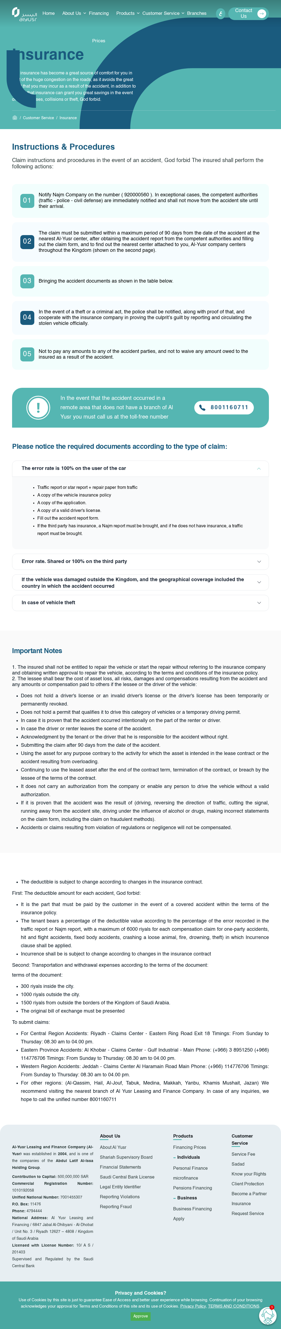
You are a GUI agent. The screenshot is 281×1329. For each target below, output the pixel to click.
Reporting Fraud (116, 1207)
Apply (178, 1219)
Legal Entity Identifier (120, 1187)
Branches (197, 13)
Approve (140, 1316)
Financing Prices (99, 27)
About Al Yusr (113, 1148)
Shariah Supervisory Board (126, 1157)
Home (49, 13)
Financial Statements (120, 1167)
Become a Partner (249, 1194)
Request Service (248, 1214)
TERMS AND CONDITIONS (233, 1306)
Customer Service (160, 13)
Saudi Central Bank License (127, 1177)
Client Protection (248, 1184)
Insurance (68, 118)
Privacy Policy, (193, 1306)
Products (125, 13)
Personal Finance (190, 1168)
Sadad (238, 1164)
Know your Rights (249, 1174)
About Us (71, 13)
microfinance (185, 1178)
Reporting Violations (120, 1197)
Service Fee (243, 1154)
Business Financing (192, 1209)
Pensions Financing (192, 1188)
